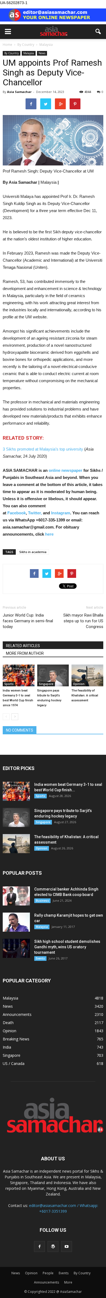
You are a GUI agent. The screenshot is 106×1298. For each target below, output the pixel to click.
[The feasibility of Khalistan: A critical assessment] (87, 675)
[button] (98, 31)
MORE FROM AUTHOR (25, 653)
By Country (11, 53)
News (42, 53)
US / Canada (13, 1063)
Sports (9, 684)
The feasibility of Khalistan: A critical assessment (84, 695)
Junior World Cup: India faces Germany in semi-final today (28, 621)
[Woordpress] (53, 1246)
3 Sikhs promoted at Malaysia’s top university (43, 449)
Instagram (60, 513)
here (49, 534)
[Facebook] (39, 1246)
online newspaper (65, 470)
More (68, 1282)
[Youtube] (66, 1246)
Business (42, 900)
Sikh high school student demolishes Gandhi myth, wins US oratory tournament (67, 947)
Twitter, (35, 513)
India (7, 1047)
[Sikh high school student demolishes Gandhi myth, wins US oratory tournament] (16, 948)
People (48, 1273)
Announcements (17, 1014)
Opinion (79, 684)
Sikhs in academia (32, 552)
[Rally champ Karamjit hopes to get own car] (16, 922)
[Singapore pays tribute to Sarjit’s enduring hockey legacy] (53, 675)
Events (40, 958)
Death (8, 1022)
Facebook (16, 513)
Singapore (46, 684)
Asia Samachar (19, 92)
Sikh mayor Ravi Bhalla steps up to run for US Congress (83, 621)
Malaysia (28, 53)
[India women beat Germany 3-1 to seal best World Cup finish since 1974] (19, 675)
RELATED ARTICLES (23, 646)
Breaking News (16, 1039)
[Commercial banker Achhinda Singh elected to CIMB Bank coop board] (16, 895)
